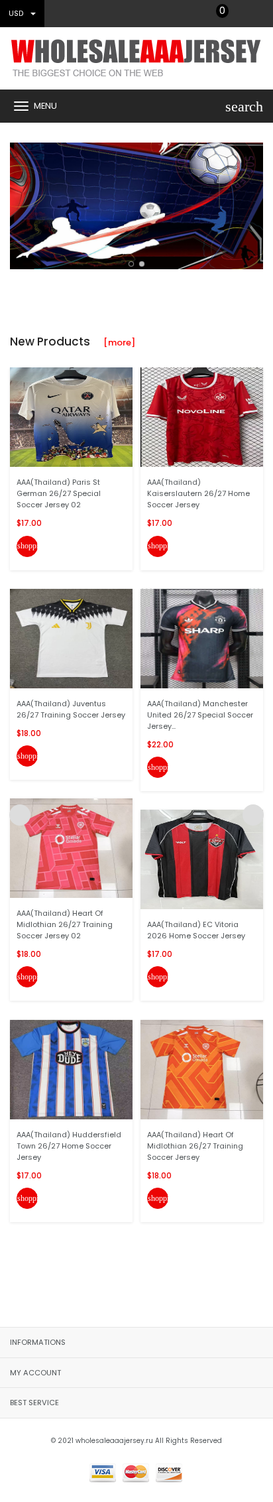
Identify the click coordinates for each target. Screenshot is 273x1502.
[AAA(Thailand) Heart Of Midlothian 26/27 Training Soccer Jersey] (201, 1069)
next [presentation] (253, 203)
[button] (131, 264)
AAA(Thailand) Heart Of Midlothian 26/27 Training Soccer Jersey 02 (65, 924)
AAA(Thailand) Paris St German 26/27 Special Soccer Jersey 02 (59, 493)
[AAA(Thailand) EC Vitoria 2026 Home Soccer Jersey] (201, 859)
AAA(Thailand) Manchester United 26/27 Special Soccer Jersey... (200, 714)
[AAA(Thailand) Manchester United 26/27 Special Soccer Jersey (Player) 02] (201, 638)
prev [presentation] (20, 203)
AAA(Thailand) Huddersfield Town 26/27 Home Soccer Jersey (69, 1145)
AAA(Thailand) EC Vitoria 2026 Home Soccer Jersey (196, 930)
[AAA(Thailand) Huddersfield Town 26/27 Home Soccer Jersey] (71, 1069)
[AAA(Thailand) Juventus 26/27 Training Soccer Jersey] (71, 638)
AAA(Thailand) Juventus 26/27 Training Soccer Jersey (71, 709)
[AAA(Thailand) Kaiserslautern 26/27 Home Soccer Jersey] (201, 417)
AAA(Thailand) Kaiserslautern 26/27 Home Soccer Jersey (198, 493)
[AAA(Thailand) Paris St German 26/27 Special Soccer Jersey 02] (71, 417)
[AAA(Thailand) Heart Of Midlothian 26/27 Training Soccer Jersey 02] (71, 848)
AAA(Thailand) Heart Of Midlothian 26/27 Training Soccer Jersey (195, 1145)
